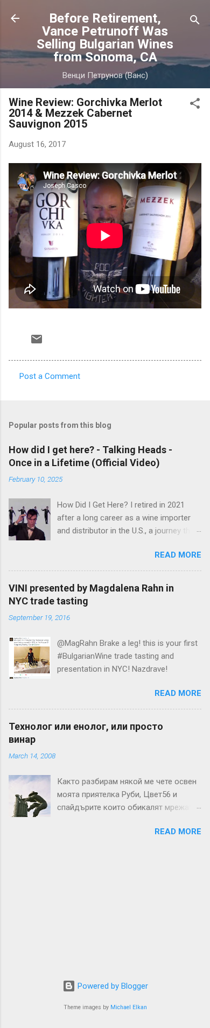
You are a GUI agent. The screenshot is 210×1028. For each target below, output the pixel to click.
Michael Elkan (128, 1007)
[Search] (194, 21)
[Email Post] (36, 343)
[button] (194, 105)
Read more (178, 555)
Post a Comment (49, 376)
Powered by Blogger (111, 986)
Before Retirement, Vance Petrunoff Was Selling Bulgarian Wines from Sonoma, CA (105, 38)
